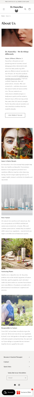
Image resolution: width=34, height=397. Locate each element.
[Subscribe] (25, 378)
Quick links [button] (7, 366)
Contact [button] (6, 362)
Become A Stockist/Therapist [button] (13, 357)
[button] (4, 9)
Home (3, 16)
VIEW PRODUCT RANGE (15, 115)
